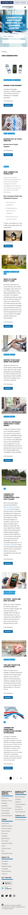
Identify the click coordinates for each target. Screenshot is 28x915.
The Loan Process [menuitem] (6, 808)
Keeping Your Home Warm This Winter (12, 361)
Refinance (12, 416)
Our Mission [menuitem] (5, 861)
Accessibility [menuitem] (5, 869)
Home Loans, (6, 271)
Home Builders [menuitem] (6, 813)
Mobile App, (12, 591)
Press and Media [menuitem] (6, 871)
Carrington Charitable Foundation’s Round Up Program (12, 730)
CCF (4, 488)
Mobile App (6, 166)
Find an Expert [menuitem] (5, 810)
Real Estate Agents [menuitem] (7, 815)
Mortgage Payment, (8, 80)
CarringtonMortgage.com (9, 593)
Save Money (12, 659)
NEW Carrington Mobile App (11, 173)
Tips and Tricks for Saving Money (12, 666)
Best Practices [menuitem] (5, 838)
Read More (8, 105)
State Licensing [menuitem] (6, 831)
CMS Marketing (8, 101)
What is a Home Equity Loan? (10, 280)
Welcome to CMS (16, 80)
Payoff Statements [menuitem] (20, 812)
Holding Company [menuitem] (6, 866)
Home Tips (12, 354)
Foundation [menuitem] (5, 864)
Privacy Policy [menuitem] (5, 823)
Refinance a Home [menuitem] (7, 800)
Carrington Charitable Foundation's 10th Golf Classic (11, 496)
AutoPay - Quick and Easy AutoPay (12, 600)
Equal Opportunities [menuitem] (7, 853)
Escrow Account (11, 133)
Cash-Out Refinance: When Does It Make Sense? (12, 423)
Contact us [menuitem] (4, 873)
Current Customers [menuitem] (20, 819)
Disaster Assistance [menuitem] (20, 804)
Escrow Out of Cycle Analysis (13, 140)
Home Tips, (6, 659)
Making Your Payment (13, 85)
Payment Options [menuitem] (20, 797)
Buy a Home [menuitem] (5, 798)
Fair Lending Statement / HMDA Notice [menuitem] (7, 843)
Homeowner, (13, 271)
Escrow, (5, 133)
